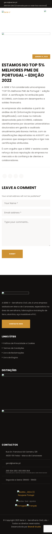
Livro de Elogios (10, 357)
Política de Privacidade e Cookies (19, 343)
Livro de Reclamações (13, 353)
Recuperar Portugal (26, 495)
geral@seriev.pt (10, 2)
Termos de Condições (13, 348)
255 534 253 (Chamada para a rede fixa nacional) (25, 5)
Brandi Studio (34, 526)
